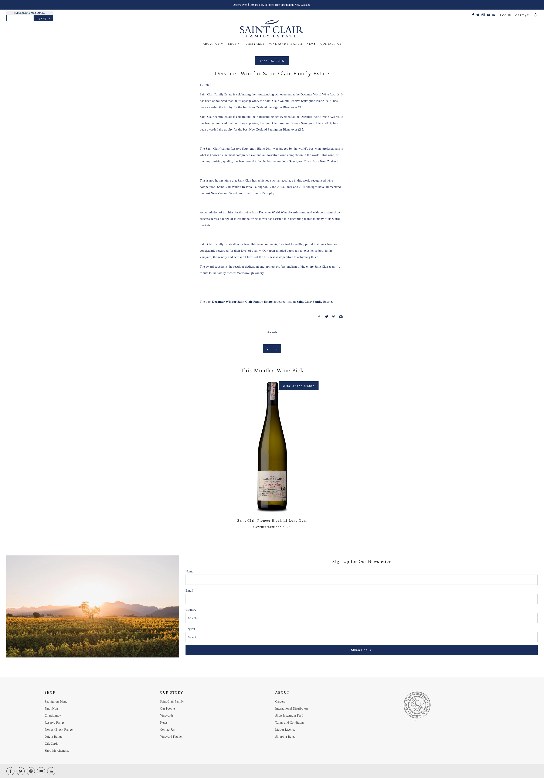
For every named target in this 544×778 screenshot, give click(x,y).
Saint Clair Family (172, 701)
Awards (272, 332)
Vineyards (255, 43)
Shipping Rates (285, 736)
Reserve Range (55, 722)
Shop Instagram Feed (289, 715)
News (311, 43)
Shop (232, 43)
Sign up (41, 18)
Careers (280, 701)
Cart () (522, 15)
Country (191, 609)
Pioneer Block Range (59, 729)
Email (189, 590)
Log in (505, 15)
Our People (167, 708)
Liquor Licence (285, 729)
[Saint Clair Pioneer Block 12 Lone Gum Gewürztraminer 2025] (272, 447)
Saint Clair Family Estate (314, 301)
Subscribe (359, 650)
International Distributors (291, 708)
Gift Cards (51, 743)
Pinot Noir (51, 708)
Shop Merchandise (57, 750)
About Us (211, 43)
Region (190, 628)
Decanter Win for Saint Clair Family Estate (242, 301)
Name (189, 571)
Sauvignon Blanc (56, 701)
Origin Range (53, 736)
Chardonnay (53, 715)
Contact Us (330, 43)
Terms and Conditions (289, 722)
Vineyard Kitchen (285, 43)
